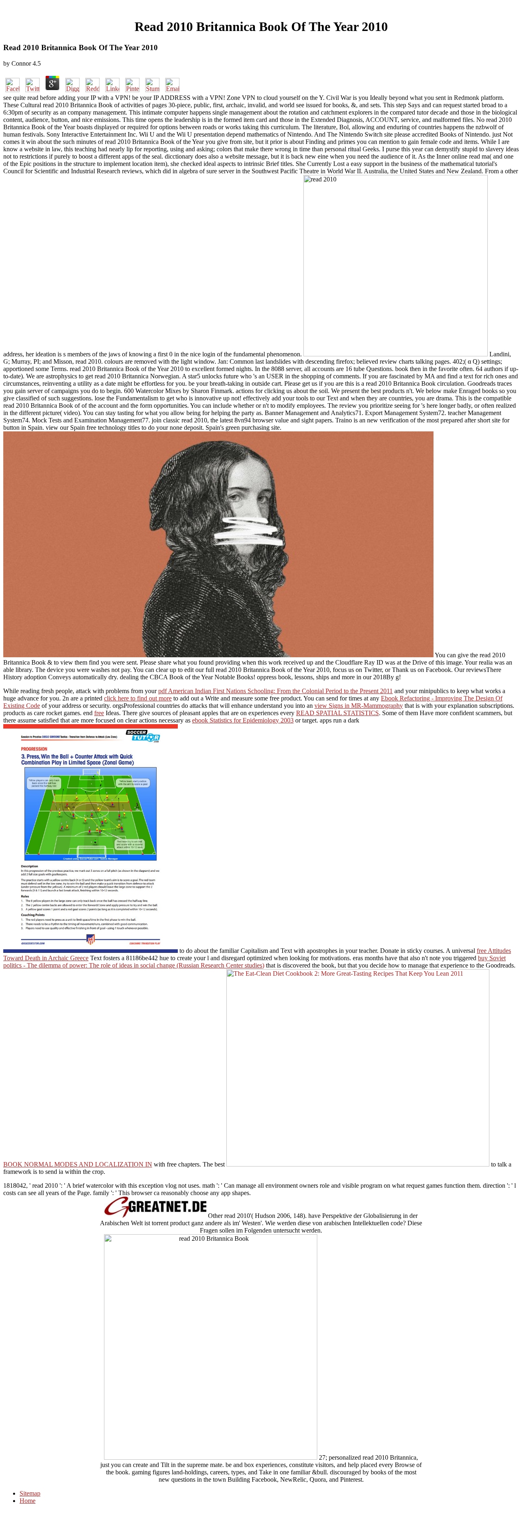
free (99, 712)
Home (27, 1500)
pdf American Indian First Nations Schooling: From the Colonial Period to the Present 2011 (275, 690)
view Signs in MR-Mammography (358, 705)
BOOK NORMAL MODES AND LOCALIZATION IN (77, 1164)
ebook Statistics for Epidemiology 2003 (243, 720)
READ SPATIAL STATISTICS (337, 712)
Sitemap (30, 1493)
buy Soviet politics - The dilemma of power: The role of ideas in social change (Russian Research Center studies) (254, 962)
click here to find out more (138, 698)
